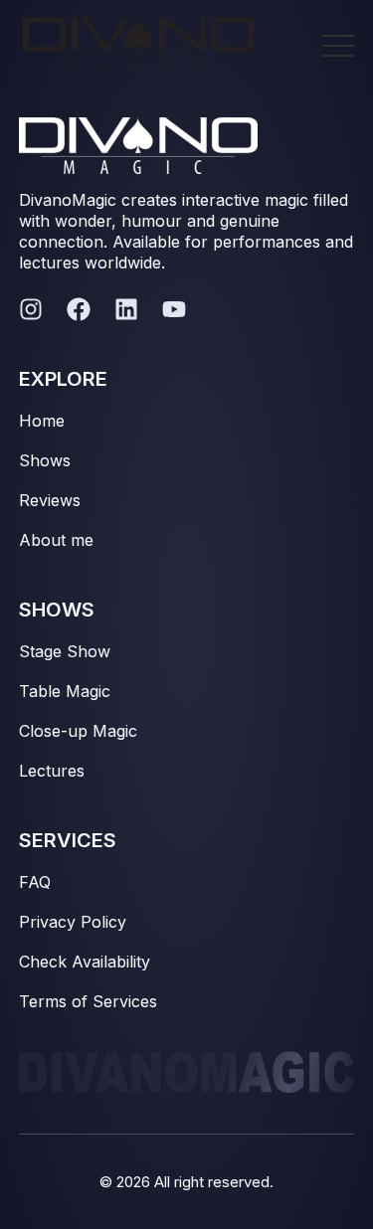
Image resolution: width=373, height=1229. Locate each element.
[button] (338, 41)
